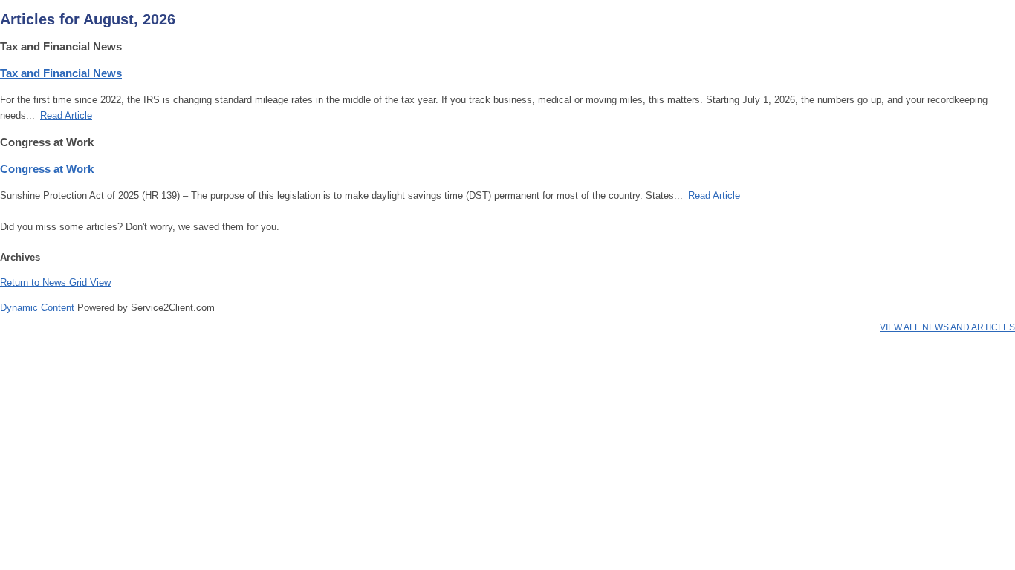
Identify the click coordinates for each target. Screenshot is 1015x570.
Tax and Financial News (61, 73)
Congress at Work (47, 169)
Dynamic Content (37, 307)
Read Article (66, 115)
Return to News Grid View (55, 282)
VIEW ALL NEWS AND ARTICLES (947, 327)
